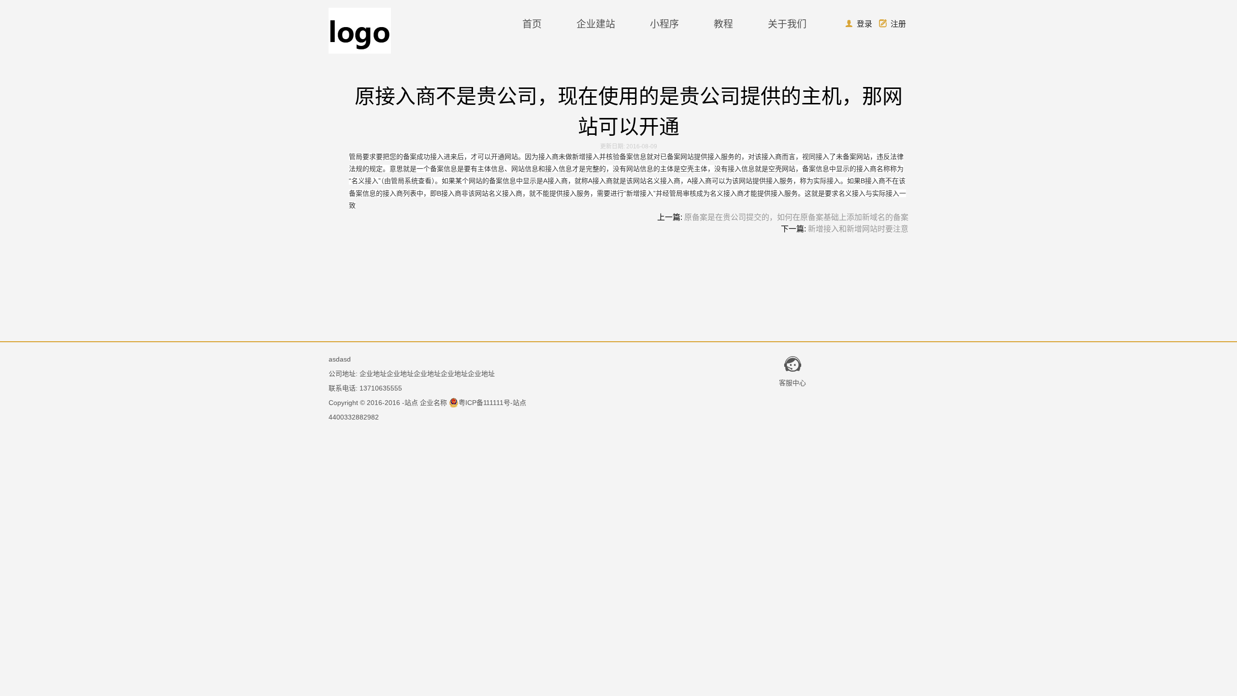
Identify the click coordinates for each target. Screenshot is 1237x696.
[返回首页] (360, 51)
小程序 (664, 24)
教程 (723, 24)
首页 (532, 24)
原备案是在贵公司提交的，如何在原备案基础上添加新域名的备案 (796, 217)
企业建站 (595, 24)
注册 (892, 24)
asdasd (340, 359)
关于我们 (787, 24)
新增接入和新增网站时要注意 (858, 229)
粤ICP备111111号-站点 (492, 402)
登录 (858, 24)
